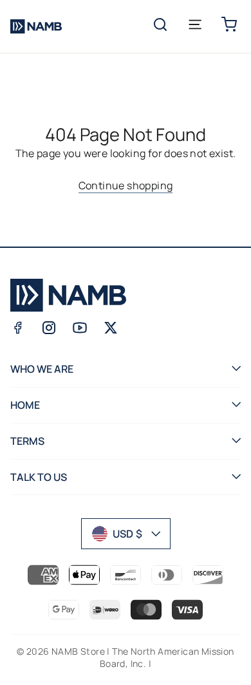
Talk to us (38, 477)
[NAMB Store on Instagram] (49, 327)
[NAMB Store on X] (110, 327)
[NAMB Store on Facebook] (18, 327)
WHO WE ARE (41, 369)
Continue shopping (126, 185)
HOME (25, 405)
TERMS (27, 441)
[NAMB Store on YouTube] (80, 327)
